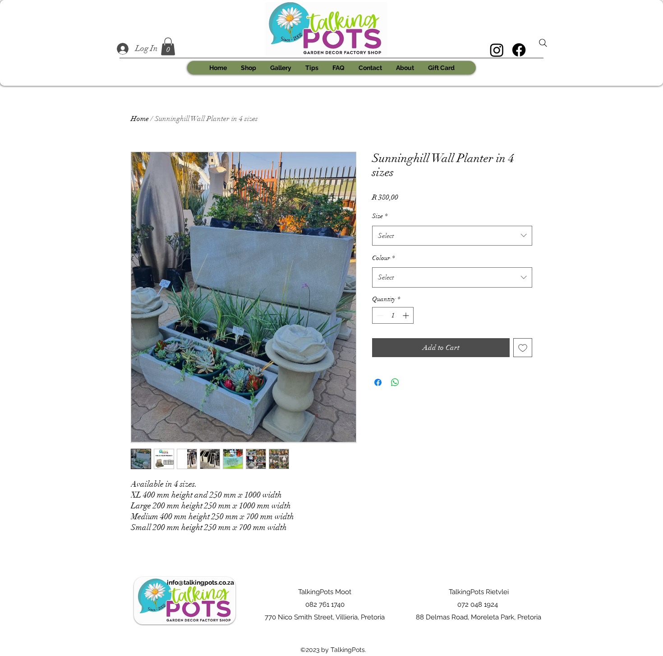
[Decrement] (379, 315)
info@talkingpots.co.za (200, 582)
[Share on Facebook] (378, 382)
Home (140, 118)
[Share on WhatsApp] (395, 382)
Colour (383, 258)
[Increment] (406, 315)
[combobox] (452, 236)
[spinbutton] (393, 315)
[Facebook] (519, 50)
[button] (168, 46)
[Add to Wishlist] (522, 347)
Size (379, 216)
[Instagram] (497, 50)
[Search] (543, 42)
